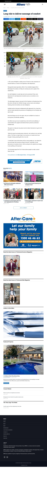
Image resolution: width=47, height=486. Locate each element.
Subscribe (5, 438)
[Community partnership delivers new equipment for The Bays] (12, 194)
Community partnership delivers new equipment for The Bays (12, 201)
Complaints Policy (24, 465)
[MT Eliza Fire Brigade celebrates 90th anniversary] (12, 176)
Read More (6, 383)
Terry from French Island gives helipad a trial (33, 184)
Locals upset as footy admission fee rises (12, 406)
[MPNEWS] (23, 4)
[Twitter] (4, 58)
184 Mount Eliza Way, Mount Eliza (12, 376)
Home (4, 421)
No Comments (29, 16)
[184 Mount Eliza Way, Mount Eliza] (23, 360)
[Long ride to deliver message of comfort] (23, 34)
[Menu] (5, 4)
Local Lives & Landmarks (7, 429)
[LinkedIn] (4, 61)
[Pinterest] (4, 63)
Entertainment (5, 427)
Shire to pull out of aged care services (11, 392)
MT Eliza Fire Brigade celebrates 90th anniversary (12, 184)
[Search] (42, 4)
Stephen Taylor (7, 16)
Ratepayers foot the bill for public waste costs (13, 397)
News (5, 10)
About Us (5, 436)
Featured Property (6, 377)
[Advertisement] (23, 476)
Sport (4, 425)
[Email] (4, 66)
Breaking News (8, 1)
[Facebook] (4, 56)
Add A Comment (23, 207)
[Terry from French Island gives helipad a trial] (34, 176)
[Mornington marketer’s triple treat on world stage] (34, 194)
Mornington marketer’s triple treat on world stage (34, 201)
